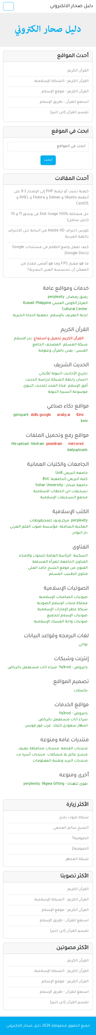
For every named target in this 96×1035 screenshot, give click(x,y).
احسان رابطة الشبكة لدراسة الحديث (56, 380)
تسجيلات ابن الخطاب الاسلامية (60, 492)
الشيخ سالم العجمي (71, 828)
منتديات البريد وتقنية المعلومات (60, 761)
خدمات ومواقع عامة (66, 289)
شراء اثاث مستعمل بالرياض (32, 668)
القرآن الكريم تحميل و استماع (59, 339)
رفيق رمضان (77, 297)
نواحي (83, 645)
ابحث (48, 160)
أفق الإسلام (78, 386)
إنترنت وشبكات (71, 659)
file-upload (20, 444)
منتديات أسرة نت (30, 755)
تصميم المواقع (71, 682)
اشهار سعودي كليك (70, 726)
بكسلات (80, 691)
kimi (84, 421)
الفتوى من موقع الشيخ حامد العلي (58, 568)
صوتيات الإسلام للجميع (67, 616)
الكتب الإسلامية (70, 512)
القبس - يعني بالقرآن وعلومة (63, 351)
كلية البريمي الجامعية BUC (65, 479)
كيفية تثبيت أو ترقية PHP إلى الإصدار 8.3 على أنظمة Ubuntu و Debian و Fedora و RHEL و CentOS (51, 198)
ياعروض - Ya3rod (73, 668)
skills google (41, 415)
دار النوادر (80, 533)
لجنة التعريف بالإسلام (69, 316)
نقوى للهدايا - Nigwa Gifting (65, 784)
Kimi (80, 415)
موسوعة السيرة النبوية (68, 392)
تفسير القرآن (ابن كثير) (69, 113)
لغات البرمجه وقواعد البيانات (56, 636)
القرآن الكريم (78, 71)
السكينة (80, 556)
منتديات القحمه (74, 749)
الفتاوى (80, 547)
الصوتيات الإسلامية (66, 589)
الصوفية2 (80, 849)
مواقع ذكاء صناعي (68, 407)
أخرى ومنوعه (74, 775)
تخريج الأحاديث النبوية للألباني (63, 374)
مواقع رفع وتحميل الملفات (57, 436)
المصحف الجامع (47, 345)
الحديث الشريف (71, 365)
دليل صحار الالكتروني (71, 6)
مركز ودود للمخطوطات (49, 521)
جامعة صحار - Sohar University (61, 486)
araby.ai (64, 415)
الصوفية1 (80, 839)
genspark (21, 415)
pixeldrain (54, 444)
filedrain (37, 444)
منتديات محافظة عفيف (38, 749)
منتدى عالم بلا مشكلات (67, 755)
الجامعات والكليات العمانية (58, 465)
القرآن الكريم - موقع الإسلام (65, 92)
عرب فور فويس (38, 726)
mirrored (76, 444)
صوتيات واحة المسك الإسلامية (61, 622)
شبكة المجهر (77, 859)
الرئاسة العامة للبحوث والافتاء (45, 556)
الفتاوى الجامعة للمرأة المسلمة (60, 562)
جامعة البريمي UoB (71, 473)
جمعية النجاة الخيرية (30, 316)
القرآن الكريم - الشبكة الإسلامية (61, 81)
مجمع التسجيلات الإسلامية (64, 498)
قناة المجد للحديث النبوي (44, 386)
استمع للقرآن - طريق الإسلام (64, 102)
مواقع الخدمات (72, 705)
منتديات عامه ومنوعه (64, 740)
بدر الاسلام (23, 339)
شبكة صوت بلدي (74, 818)
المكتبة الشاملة (74, 527)
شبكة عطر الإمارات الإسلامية (62, 610)
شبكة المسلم (75, 345)
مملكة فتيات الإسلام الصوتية (62, 604)
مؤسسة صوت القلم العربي (34, 527)
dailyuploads (77, 450)
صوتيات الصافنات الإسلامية (63, 597)
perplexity (56, 297)
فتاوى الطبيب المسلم (68, 574)
